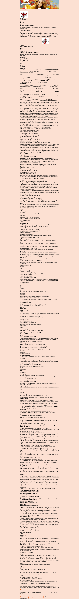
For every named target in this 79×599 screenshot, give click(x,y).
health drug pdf (31, 4)
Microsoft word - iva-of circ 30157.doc (26, 589)
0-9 (45, 597)
